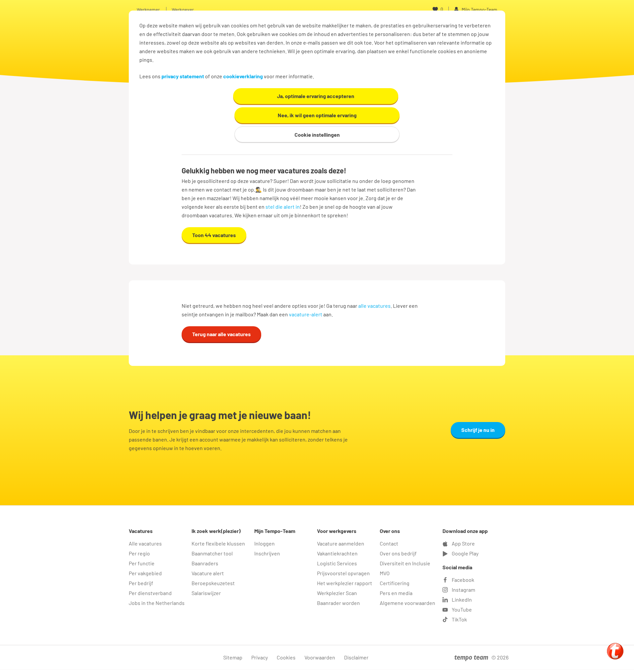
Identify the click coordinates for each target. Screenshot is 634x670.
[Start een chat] (615, 651)
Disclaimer (356, 657)
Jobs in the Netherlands (157, 603)
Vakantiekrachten (337, 553)
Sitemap (232, 657)
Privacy (259, 657)
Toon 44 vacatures (214, 235)
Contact (389, 543)
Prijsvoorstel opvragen (343, 573)
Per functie (142, 563)
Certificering (394, 583)
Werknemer (148, 9)
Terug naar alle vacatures (221, 334)
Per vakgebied (145, 573)
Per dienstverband (150, 593)
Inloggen (264, 543)
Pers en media (396, 593)
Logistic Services (337, 563)
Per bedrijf (141, 583)
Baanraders (205, 563)
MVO (385, 573)
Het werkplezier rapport (344, 583)
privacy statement (182, 76)
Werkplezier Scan (337, 593)
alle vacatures (374, 305)
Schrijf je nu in (478, 430)
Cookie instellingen (317, 134)
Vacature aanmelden (340, 543)
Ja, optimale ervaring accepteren (315, 96)
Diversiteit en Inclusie (405, 563)
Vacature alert (208, 573)
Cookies (286, 657)
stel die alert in (282, 206)
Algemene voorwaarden (407, 603)
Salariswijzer (206, 593)
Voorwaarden (319, 657)
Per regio (139, 553)
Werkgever (183, 9)
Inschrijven (267, 553)
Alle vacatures (145, 543)
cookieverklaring (243, 76)
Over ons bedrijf (398, 553)
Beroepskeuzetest (213, 583)
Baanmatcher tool (212, 553)
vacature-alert (305, 314)
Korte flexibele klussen (218, 543)
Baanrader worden (338, 603)
